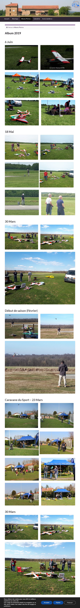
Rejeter (58, 603)
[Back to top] (75, 603)
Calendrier (37, 19)
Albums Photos (26, 19)
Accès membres (47, 19)
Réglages (70, 603)
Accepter (46, 603)
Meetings (15, 19)
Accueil (6, 19)
